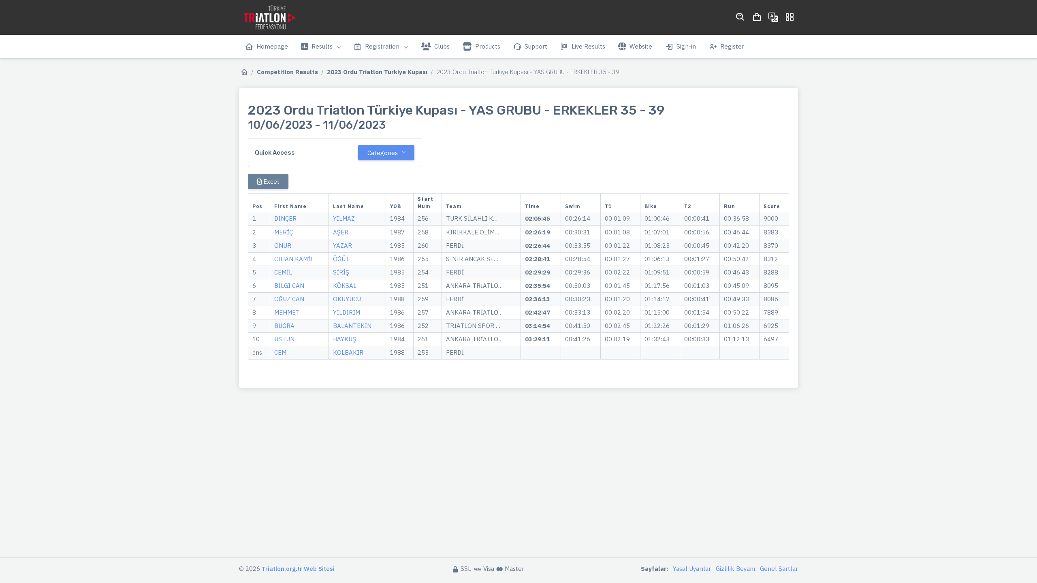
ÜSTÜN (284, 339)
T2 (687, 206)
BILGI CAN (289, 285)
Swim (572, 206)
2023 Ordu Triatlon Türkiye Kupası (377, 72)
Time (532, 206)
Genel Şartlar (779, 568)
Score (772, 206)
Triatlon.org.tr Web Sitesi (298, 568)
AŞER (340, 232)
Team (454, 206)
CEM (280, 352)
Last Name (348, 206)
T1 (608, 206)
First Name (290, 206)
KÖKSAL (344, 285)
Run (729, 206)
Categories (382, 153)
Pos (257, 206)
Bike (650, 206)
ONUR (282, 245)
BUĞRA (284, 326)
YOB (395, 206)
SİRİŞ (341, 272)
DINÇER (285, 218)
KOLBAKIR (348, 352)
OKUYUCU (347, 299)
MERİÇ (283, 232)
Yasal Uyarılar (692, 568)
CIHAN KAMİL (294, 259)
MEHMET (287, 312)
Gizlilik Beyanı (735, 568)
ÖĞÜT (341, 259)
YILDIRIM (346, 312)
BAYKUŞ (344, 339)
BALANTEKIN (352, 326)
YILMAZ (344, 218)
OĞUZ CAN (289, 299)
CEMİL (283, 272)
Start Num (425, 202)
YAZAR (342, 245)
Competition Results (287, 72)
